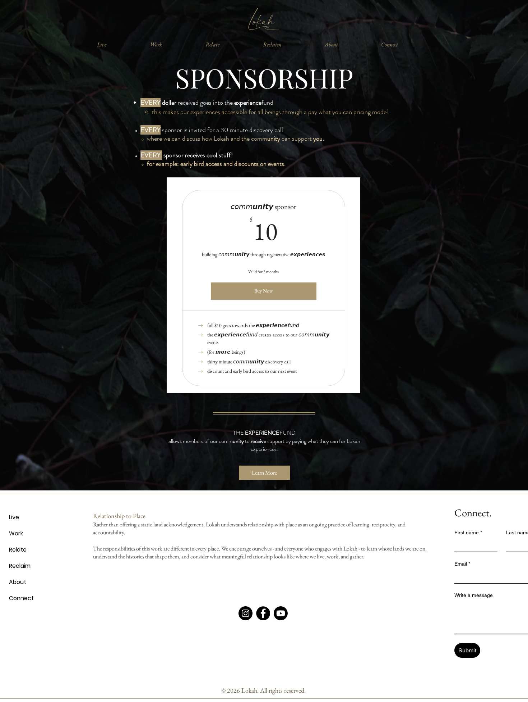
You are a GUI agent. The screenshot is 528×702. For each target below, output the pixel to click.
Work (16, 533)
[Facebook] (263, 613)
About (17, 582)
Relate (18, 549)
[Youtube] (281, 613)
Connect (21, 598)
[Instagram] (245, 613)
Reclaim (20, 566)
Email (462, 564)
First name (468, 532)
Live (14, 517)
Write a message (473, 595)
